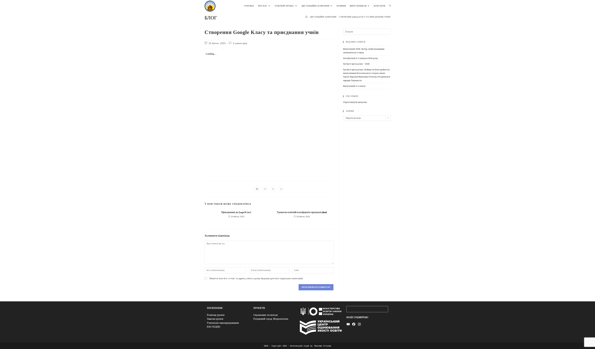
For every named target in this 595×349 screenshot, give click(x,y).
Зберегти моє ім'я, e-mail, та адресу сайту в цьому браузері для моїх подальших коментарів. (256, 278)
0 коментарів (240, 43)
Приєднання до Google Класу (236, 212)
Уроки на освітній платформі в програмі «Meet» (302, 212)
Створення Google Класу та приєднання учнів (364, 17)
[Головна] (306, 17)
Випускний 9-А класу (354, 86)
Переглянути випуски (355, 102)
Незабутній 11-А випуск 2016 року (360, 58)
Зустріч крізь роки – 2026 (356, 63)
